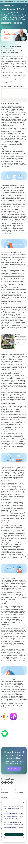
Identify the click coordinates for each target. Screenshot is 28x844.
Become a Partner (19, 792)
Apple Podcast (13, 720)
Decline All (14, 838)
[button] (25, 5)
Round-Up (3, 795)
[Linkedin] (21, 23)
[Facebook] (15, 23)
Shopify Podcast (5, 738)
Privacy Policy (7, 820)
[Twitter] (18, 23)
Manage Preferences (14, 830)
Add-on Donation (5, 797)
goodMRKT (23, 60)
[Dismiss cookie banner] (23, 802)
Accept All (14, 834)
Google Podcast (5, 720)
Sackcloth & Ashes (14, 254)
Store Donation (4, 792)
